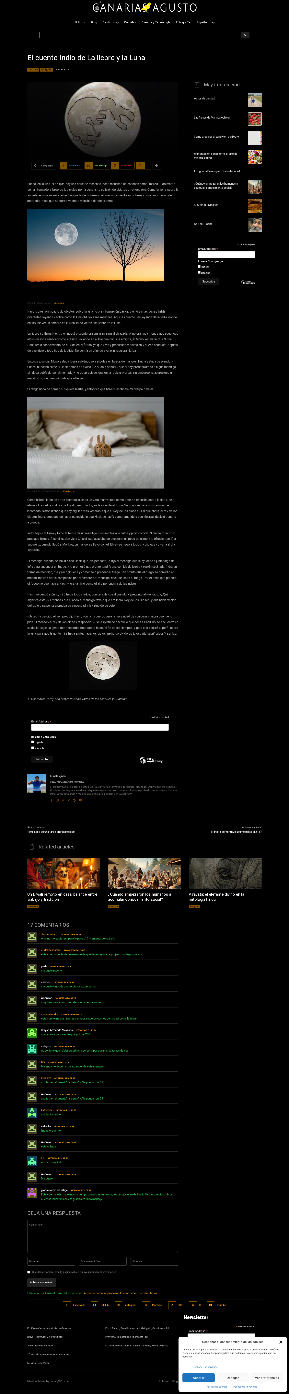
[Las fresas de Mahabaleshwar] (255, 119)
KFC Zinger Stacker (206, 205)
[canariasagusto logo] (144, 7)
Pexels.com (58, 303)
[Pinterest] (146, 1305)
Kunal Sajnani (58, 776)
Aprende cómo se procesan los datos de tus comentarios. (121, 1293)
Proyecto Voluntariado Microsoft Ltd (126, 1337)
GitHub (105, 1305)
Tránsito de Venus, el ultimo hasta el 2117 (236, 832)
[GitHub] (94, 1305)
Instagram (130, 1305)
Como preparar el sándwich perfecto (216, 137)
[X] (68, 799)
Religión (46, 69)
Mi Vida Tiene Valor (38, 1363)
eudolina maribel (51, 950)
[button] (281, 1342)
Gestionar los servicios (205, 1366)
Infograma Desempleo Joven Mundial (217, 171)
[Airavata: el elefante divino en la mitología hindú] (225, 873)
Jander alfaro (49, 934)
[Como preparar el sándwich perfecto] (255, 138)
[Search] (245, 35)
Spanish (39, 748)
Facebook (79, 1305)
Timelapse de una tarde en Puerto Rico (51, 832)
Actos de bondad (204, 99)
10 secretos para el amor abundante (48, 1354)
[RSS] (172, 1305)
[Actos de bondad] (255, 100)
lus (43, 1158)
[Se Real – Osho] (255, 225)
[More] (157, 165)
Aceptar (198, 1378)
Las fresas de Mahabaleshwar (212, 118)
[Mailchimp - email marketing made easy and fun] (151, 763)
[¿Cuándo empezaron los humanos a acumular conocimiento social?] (255, 187)
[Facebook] (51, 799)
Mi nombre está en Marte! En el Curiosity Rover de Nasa (136, 1345)
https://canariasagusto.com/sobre (67, 782)
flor (43, 1062)
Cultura (33, 69)
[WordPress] (74, 799)
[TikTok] (63, 799)
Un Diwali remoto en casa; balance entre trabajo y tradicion (62, 897)
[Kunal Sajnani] (36, 788)
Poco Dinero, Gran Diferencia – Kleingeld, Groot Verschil (137, 1328)
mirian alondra (49, 1014)
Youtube (221, 1305)
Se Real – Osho (203, 224)
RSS (181, 1305)
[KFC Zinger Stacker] (255, 206)
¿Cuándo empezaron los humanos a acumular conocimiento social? (216, 186)
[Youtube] (80, 799)
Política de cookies (216, 1386)
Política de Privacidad (245, 1386)
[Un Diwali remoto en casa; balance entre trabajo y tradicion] (63, 873)
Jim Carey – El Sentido (40, 1345)
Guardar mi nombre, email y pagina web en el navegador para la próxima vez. (74, 1272)
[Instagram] (57, 799)
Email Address (41, 721)
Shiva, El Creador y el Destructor (45, 1337)
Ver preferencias (267, 1378)
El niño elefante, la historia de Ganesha (49, 1328)
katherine (47, 1110)
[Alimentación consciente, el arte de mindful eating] (255, 157)
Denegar (233, 1378)
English (38, 742)
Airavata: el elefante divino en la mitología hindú (216, 897)
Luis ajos (46, 1078)
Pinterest (157, 1305)
